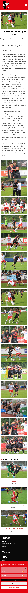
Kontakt (4, 560)
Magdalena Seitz (5, 39)
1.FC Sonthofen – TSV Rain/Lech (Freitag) (14, 505)
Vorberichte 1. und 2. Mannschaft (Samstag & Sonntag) (14, 480)
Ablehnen (14, 583)
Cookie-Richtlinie (13, 590)
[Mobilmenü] (26, 5)
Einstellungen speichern (14, 587)
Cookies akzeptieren (14, 580)
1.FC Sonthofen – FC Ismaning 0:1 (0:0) (14, 528)
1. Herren (26, 39)
